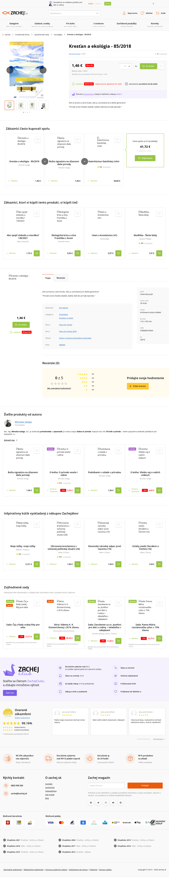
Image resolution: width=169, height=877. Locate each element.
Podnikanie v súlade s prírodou (104, 472)
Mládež (62, 345)
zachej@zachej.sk (19, 793)
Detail (107, 3)
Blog (47, 798)
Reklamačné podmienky (33, 869)
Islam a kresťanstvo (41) (104, 235)
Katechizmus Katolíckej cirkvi (103, 161)
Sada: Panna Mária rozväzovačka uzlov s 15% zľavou (145, 627)
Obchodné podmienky (12, 869)
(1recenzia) (66, 483)
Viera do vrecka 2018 (68, 331)
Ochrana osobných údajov (56, 869)
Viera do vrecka (65, 325)
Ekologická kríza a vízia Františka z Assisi (64, 236)
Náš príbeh (50, 794)
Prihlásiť (145, 785)
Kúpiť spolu (147, 158)
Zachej (7, 34)
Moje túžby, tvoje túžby (22, 546)
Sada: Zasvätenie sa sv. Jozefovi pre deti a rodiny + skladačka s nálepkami (104, 627)
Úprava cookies (105, 869)
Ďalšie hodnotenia (22, 718)
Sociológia (58, 34)
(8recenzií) (107, 167)
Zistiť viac (10, 693)
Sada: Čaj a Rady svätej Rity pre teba (23, 626)
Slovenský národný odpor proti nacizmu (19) (104, 547)
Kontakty (48, 784)
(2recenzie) (148, 243)
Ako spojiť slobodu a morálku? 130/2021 (23, 236)
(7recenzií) (26, 554)
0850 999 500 (17, 785)
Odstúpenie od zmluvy (78, 869)
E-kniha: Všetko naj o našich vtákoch (145, 473)
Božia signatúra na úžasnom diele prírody (64, 163)
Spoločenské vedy (41, 34)
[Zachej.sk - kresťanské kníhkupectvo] (15, 13)
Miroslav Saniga (74, 54)
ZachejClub (50, 787)
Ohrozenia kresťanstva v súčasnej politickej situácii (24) (64, 547)
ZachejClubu (88, 94)
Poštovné (93, 869)
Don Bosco (63, 308)
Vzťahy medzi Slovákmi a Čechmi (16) (145, 547)
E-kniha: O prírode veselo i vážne (64, 473)
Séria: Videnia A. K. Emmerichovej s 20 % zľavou (64, 626)
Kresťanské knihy (22, 34)
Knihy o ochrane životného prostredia (75, 338)
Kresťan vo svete (66, 318)
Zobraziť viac (9, 440)
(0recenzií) (163, 54)
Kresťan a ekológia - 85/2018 (24, 161)
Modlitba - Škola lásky (145, 235)
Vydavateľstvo (51, 791)
